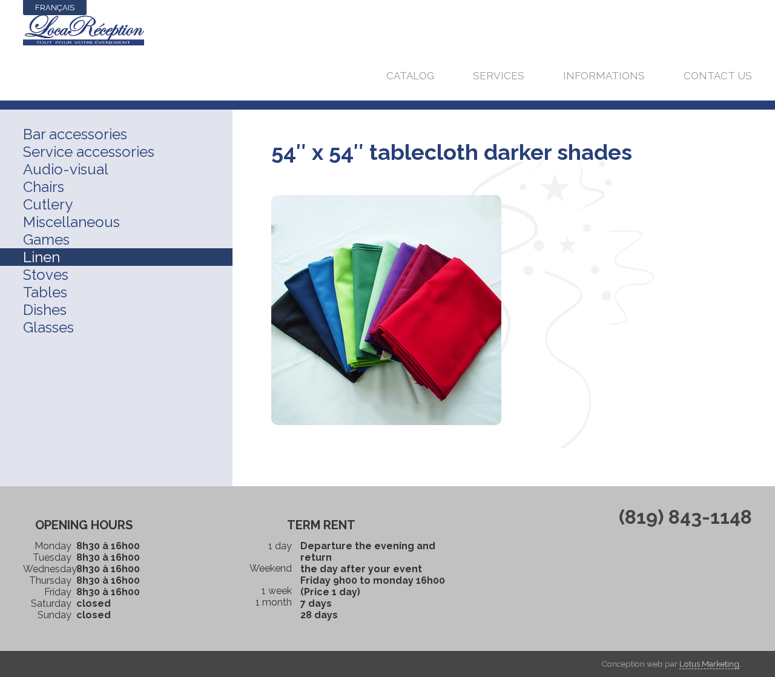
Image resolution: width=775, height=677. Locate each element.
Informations (604, 76)
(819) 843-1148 (685, 517)
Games (46, 239)
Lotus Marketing (709, 664)
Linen (41, 257)
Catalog (410, 76)
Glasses (48, 327)
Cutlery (48, 204)
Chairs (43, 187)
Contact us (718, 76)
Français (54, 7)
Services (498, 76)
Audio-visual (65, 169)
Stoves (45, 274)
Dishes (45, 310)
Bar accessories (75, 134)
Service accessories (88, 151)
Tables (45, 292)
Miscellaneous (71, 222)
